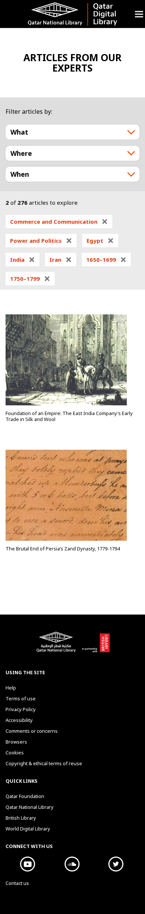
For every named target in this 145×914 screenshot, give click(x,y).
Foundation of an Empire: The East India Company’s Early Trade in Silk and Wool (69, 416)
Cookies (15, 752)
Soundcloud (72, 864)
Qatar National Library (57, 646)
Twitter (116, 864)
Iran (60, 259)
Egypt (100, 240)
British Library (96, 646)
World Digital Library (28, 828)
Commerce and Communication (59, 221)
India (22, 259)
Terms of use (21, 698)
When (19, 174)
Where (21, 153)
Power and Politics (41, 240)
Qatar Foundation (25, 796)
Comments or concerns (32, 731)
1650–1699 (106, 259)
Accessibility (19, 720)
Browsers (16, 741)
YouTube (28, 864)
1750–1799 (30, 278)
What (19, 132)
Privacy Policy (21, 709)
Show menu (139, 14)
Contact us (17, 883)
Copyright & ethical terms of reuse (44, 763)
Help (11, 687)
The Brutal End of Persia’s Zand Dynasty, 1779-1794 (63, 549)
